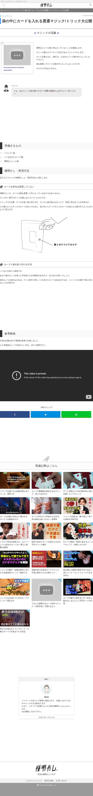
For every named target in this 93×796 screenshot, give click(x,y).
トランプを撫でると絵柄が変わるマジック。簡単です (14, 492)
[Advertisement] (46, 120)
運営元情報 (48, 781)
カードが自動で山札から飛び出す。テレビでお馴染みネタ (14, 518)
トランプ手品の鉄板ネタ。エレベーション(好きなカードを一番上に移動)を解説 (14, 544)
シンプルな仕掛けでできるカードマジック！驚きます (14, 599)
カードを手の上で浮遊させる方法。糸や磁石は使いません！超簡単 (46, 518)
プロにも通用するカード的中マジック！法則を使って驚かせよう (46, 605)
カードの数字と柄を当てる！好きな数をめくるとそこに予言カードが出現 (77, 600)
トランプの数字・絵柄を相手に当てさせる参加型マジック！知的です (14, 571)
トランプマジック (7, 16)
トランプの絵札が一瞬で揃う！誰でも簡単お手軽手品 (77, 518)
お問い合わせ (61, 781)
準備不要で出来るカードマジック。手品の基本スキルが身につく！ (46, 571)
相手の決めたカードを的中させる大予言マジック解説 (46, 543)
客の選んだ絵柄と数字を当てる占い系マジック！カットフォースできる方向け (77, 572)
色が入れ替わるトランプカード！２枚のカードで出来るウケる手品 (14, 630)
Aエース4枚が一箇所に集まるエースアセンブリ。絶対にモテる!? (78, 543)
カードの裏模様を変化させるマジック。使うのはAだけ (46, 492)
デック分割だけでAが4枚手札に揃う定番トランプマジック (78, 492)
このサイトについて (34, 781)
